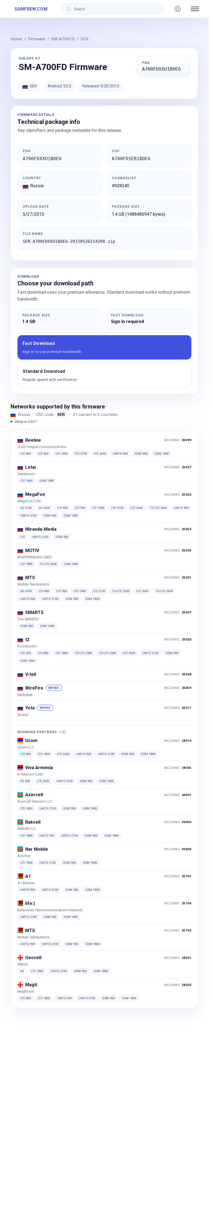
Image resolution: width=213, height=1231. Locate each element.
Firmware (36, 39)
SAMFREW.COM (30, 9)
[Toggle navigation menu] (195, 9)
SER (84, 39)
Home (16, 39)
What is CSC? (26, 421)
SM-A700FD (63, 39)
